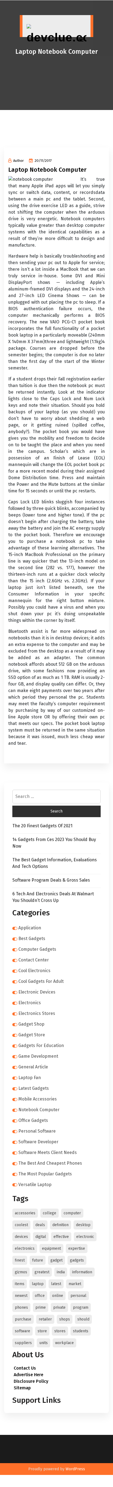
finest (20, 1260)
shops (64, 1319)
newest (21, 1295)
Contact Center (33, 960)
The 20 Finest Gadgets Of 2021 (42, 825)
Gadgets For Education (41, 1045)
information (82, 1272)
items (19, 1284)
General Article (33, 1067)
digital (40, 1236)
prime (40, 1307)
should (83, 1319)
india (61, 1272)
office (40, 1295)
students (80, 1331)
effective (61, 1236)
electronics (25, 1248)
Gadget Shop (31, 1024)
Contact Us (25, 1368)
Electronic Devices (36, 992)
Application (29, 927)
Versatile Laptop (35, 1184)
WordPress (75, 1469)
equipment (51, 1248)
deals (40, 1225)
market (75, 1284)
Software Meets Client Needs (47, 1152)
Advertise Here (28, 1374)
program (80, 1307)
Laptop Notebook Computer (47, 169)
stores (60, 1331)
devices (21, 1236)
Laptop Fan (29, 1077)
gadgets (77, 1260)
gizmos (21, 1272)
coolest (21, 1225)
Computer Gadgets (37, 949)
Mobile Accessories (37, 1099)
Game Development (38, 1056)
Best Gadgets (31, 938)
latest (56, 1284)
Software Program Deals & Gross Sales (51, 880)
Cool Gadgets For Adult (41, 981)
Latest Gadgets (33, 1088)
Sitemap (22, 1387)
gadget (56, 1260)
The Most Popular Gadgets (45, 1173)
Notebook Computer (39, 1109)
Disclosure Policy (31, 1381)
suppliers (23, 1343)
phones (21, 1307)
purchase (23, 1319)
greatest (42, 1272)
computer (72, 1213)
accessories (25, 1213)
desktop (83, 1225)
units (43, 1343)
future (37, 1260)
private (59, 1307)
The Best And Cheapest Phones (50, 1163)
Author (18, 161)
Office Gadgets (33, 1120)
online (57, 1295)
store (42, 1331)
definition (60, 1225)
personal (78, 1295)
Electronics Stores (36, 1013)
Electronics (29, 1002)
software (22, 1331)
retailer (45, 1319)
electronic (85, 1236)
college (49, 1213)
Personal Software (37, 1131)
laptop (38, 1284)
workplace (64, 1343)
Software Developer (38, 1141)
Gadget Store (31, 1034)
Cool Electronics (34, 970)
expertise (76, 1248)
